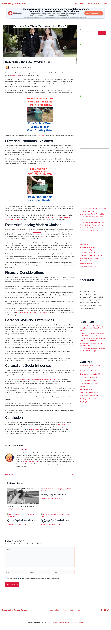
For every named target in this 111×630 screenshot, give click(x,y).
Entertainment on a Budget (89, 383)
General (82, 386)
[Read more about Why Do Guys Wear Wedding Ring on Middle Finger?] (57, 490)
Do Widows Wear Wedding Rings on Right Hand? (55, 521)
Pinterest (31, 462)
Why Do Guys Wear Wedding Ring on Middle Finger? (56, 495)
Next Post (72, 474)
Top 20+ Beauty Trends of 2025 (90, 211)
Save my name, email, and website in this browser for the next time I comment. (33, 579)
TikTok (37, 462)
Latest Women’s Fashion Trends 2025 (92, 214)
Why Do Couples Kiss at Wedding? (21, 506)
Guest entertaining (86, 261)
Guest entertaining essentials (89, 258)
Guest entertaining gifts (88, 266)
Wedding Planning (12, 509)
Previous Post (9, 474)
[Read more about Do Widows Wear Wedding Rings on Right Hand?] (57, 515)
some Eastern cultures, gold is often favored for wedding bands (36, 379)
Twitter (24, 462)
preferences (15, 75)
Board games (84, 244)
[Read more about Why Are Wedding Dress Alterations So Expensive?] (23, 515)
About (82, 3)
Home (75, 3)
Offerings (89, 3)
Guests (66, 622)
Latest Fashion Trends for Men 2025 (92, 222)
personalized (41, 135)
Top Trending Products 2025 (89, 230)
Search (82, 30)
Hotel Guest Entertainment (89, 393)
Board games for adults (87, 247)
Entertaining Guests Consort (15, 3)
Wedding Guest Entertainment (90, 399)
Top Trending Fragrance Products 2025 (93, 208)
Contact (104, 3)
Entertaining (60, 622)
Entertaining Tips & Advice (89, 377)
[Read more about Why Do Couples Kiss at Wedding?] (23, 496)
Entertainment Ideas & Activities (91, 380)
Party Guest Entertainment (89, 396)
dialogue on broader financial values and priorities (32, 312)
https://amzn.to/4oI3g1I (87, 264)
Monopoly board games (87, 250)
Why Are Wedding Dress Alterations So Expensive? (22, 521)
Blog (95, 3)
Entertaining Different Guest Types (91, 374)
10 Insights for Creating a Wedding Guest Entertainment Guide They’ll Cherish (91, 328)
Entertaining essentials (87, 252)
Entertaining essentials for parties (91, 255)
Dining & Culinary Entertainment (90, 371)
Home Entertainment (87, 389)
